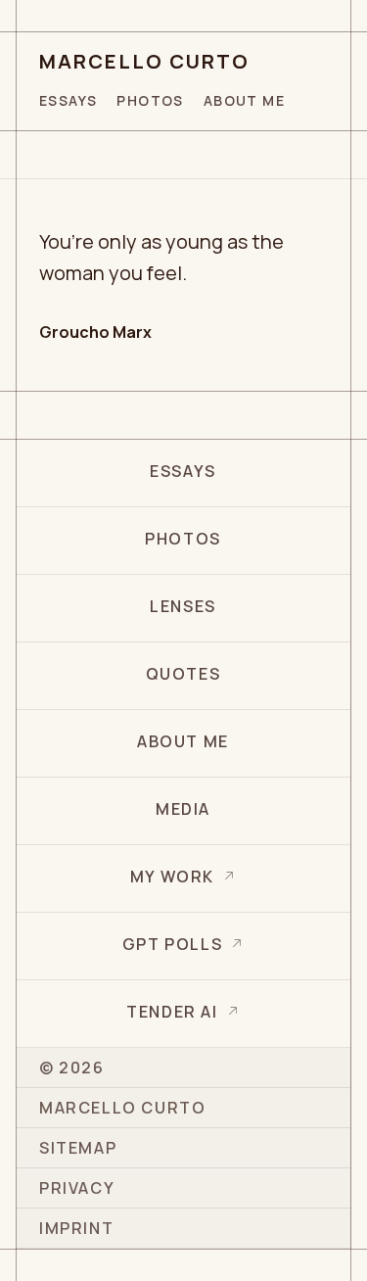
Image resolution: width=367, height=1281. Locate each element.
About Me (244, 100)
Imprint (76, 1228)
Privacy (77, 1188)
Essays (68, 100)
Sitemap (77, 1148)
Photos (149, 100)
